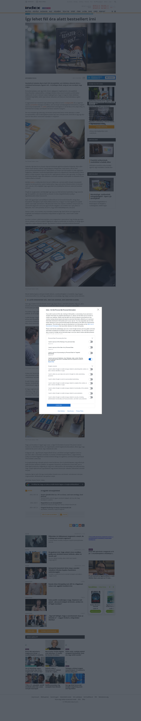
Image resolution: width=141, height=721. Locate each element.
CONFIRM (59, 405)
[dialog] (70, 360)
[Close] (98, 310)
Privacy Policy (79, 411)
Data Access (70, 411)
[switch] (91, 342)
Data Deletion (61, 411)
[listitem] (70, 338)
